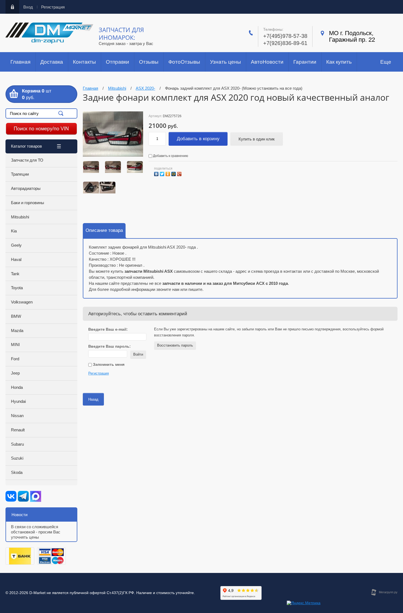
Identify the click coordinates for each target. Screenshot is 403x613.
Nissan (17, 415)
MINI (15, 344)
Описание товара (104, 230)
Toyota (17, 287)
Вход (28, 7)
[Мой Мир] (174, 173)
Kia (14, 231)
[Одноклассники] (168, 173)
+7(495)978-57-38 (285, 36)
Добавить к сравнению (170, 156)
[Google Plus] (180, 173)
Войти (138, 354)
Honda (17, 387)
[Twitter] (163, 173)
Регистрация (53, 7)
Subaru (17, 444)
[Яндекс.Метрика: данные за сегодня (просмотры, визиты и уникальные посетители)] (303, 603)
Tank (15, 273)
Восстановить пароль (175, 345)
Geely (16, 245)
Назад (93, 399)
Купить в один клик (257, 139)
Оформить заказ (41, 94)
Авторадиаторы (26, 188)
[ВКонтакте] (157, 173)
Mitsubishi (20, 217)
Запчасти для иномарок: (121, 33)
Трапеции (20, 174)
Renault (18, 430)
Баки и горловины (27, 202)
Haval (16, 259)
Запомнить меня (108, 364)
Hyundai (18, 401)
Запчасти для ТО (27, 160)
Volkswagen (22, 302)
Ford (15, 358)
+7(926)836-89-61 (285, 43)
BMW (16, 316)
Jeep (15, 373)
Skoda (16, 472)
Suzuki (17, 458)
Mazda (17, 330)
